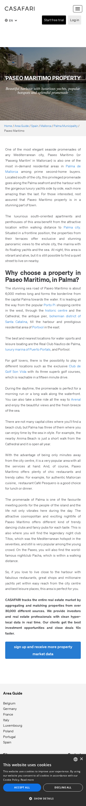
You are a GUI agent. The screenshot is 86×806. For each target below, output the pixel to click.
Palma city (72, 227)
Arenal (76, 399)
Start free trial (54, 20)
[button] (43, 798)
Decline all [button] (62, 787)
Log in (74, 20)
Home (8, 126)
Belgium (9, 703)
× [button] (81, 759)
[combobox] (75, 759)
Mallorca (45, 126)
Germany (10, 708)
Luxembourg (12, 725)
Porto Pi (50, 305)
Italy (6, 720)
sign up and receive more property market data (43, 650)
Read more (27, 779)
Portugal (9, 736)
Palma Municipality (66, 126)
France (8, 714)
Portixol (38, 327)
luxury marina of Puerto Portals (28, 349)
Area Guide (21, 126)
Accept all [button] (22, 787)
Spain (34, 126)
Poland (8, 731)
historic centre (56, 310)
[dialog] (43, 780)
